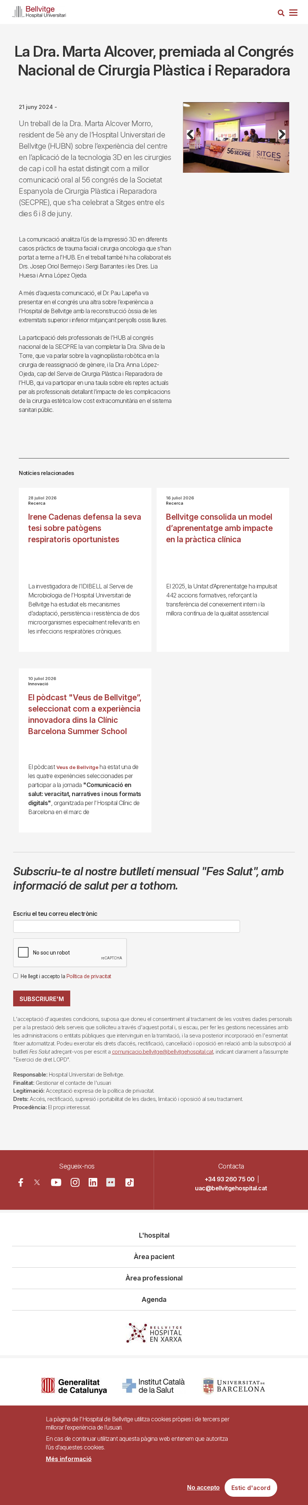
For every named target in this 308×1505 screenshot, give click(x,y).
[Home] (39, 10)
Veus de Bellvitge (77, 767)
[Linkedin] (93, 1182)
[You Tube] (56, 1182)
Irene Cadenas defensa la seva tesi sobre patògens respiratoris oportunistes (84, 528)
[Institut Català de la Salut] (154, 1386)
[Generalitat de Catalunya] (74, 1386)
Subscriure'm (42, 999)
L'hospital (154, 1235)
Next (279, 143)
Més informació (69, 1459)
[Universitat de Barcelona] (234, 1386)
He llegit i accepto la (66, 976)
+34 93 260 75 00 (230, 1179)
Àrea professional (154, 1278)
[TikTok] (129, 1182)
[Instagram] (75, 1182)
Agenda (154, 1299)
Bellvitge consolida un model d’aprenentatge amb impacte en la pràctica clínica (219, 528)
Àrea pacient (154, 1257)
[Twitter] (37, 1182)
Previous (194, 143)
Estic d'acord (250, 1487)
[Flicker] (110, 1182)
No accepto (203, 1487)
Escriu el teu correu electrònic (55, 913)
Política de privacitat (88, 976)
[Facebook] (20, 1182)
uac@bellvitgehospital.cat (231, 1188)
